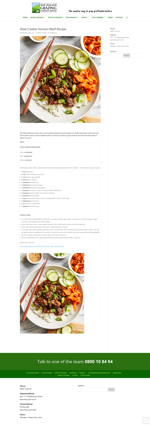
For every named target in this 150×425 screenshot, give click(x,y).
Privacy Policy (85, 375)
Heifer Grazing (36, 18)
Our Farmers (97, 18)
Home (25, 18)
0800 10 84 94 (99, 361)
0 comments (52, 33)
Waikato (82, 373)
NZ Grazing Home (33, 373)
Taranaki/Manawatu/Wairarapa (99, 373)
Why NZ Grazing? (55, 18)
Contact (119, 18)
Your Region (71, 18)
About (84, 18)
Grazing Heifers (47, 373)
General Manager (64, 375)
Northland (73, 373)
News (110, 18)
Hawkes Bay (117, 373)
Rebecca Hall (26, 33)
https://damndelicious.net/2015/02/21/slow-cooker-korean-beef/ (42, 246)
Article (44, 33)
